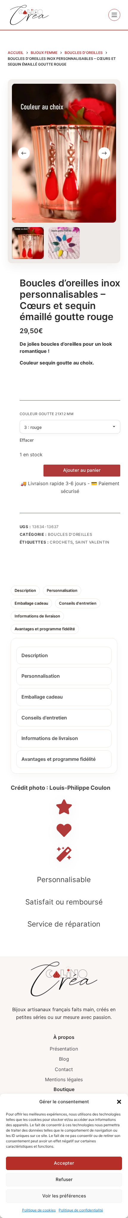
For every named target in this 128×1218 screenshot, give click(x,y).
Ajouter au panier (82, 470)
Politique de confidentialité (81, 1210)
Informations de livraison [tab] (37, 616)
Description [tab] (25, 590)
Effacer (27, 440)
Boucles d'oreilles (70, 534)
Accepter (64, 1163)
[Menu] (114, 15)
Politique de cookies (39, 1210)
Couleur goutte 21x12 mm (47, 414)
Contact (64, 1069)
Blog (64, 1059)
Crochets (61, 542)
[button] (119, 1102)
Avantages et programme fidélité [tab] (45, 628)
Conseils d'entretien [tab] (77, 603)
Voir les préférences (64, 1196)
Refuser (64, 1179)
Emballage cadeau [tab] (31, 603)
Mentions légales (64, 1079)
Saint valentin (92, 542)
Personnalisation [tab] (62, 590)
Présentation (64, 1049)
